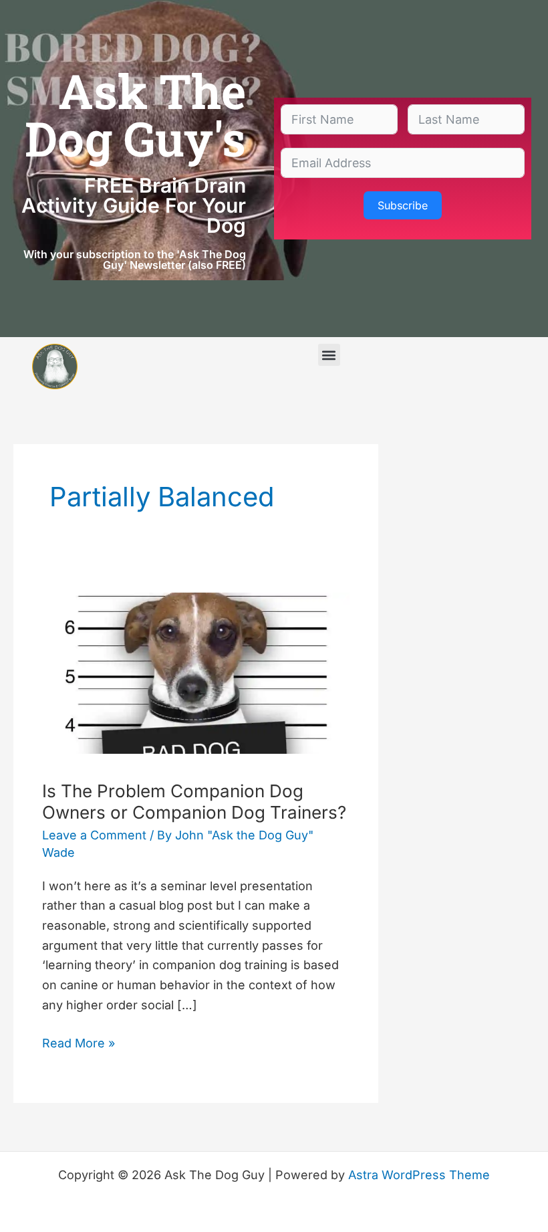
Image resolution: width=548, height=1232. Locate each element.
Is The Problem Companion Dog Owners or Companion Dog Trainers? (194, 802)
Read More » (78, 1041)
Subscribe (403, 205)
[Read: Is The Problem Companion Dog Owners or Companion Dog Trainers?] (196, 672)
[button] (329, 355)
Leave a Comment (94, 835)
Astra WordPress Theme (419, 1175)
